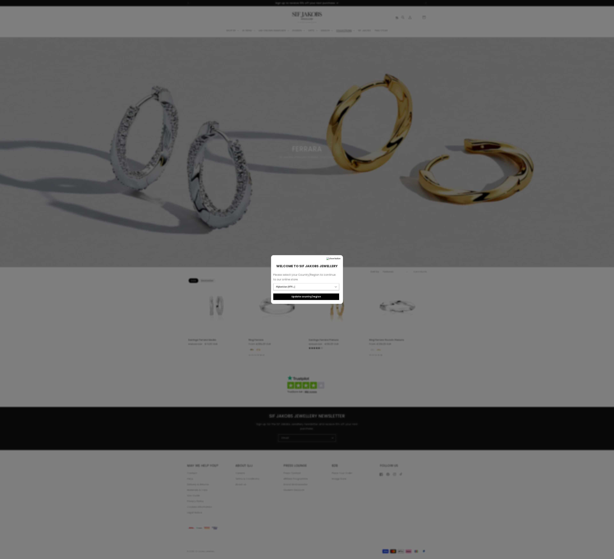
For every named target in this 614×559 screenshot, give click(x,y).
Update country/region (306, 296)
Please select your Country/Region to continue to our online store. (304, 277)
